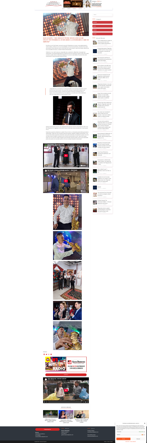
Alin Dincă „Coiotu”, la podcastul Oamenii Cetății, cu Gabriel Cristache (81, 421)
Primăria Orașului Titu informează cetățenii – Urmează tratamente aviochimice (104, 202)
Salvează (138, 438)
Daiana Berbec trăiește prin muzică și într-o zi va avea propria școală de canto (66, 421)
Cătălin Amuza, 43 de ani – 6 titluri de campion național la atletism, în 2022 (50, 420)
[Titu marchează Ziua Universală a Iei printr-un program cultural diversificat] (95, 195)
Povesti (94, 33)
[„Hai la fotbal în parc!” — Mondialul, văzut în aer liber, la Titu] (95, 171)
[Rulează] (44, 402)
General (95, 22)
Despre (105, 441)
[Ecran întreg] (87, 402)
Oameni (95, 30)
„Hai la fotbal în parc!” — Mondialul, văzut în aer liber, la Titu (104, 171)
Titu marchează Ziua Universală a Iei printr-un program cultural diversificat (104, 194)
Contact (66, 374)
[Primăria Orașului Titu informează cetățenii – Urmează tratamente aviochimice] (95, 202)
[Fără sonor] (85, 402)
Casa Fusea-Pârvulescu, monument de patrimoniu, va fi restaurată (104, 153)
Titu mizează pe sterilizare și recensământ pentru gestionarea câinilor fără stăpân (104, 59)
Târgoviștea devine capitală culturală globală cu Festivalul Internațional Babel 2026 (104, 210)
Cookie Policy (127, 441)
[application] (66, 390)
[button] (144, 423)
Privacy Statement (133, 441)
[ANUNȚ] (95, 188)
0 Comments (105, 54)
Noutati (111, 441)
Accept (123, 438)
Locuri (94, 26)
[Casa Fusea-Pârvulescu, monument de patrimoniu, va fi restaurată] (95, 154)
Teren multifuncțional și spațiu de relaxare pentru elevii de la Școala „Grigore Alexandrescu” (105, 42)
